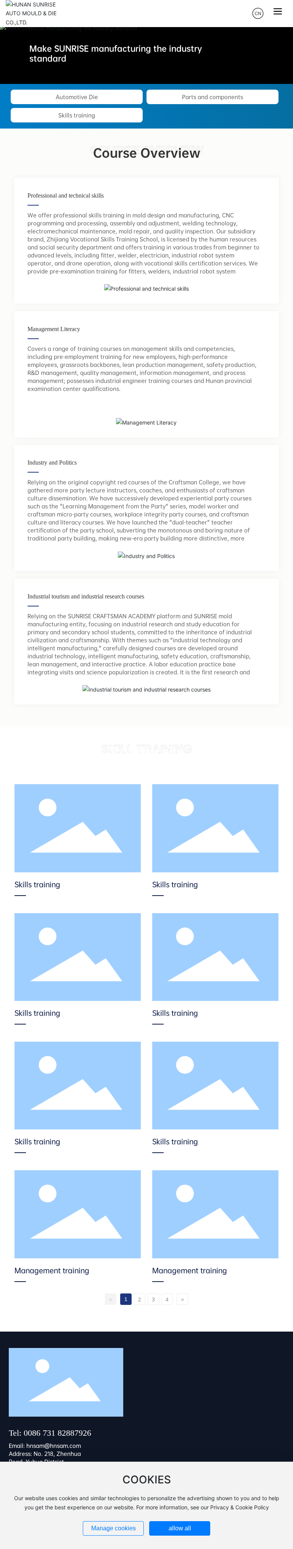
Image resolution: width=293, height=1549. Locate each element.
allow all (180, 1528)
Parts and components (212, 96)
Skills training (76, 115)
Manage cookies (113, 1528)
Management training (51, 1270)
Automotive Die (77, 96)
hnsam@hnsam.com (53, 1445)
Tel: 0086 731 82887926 (50, 1433)
